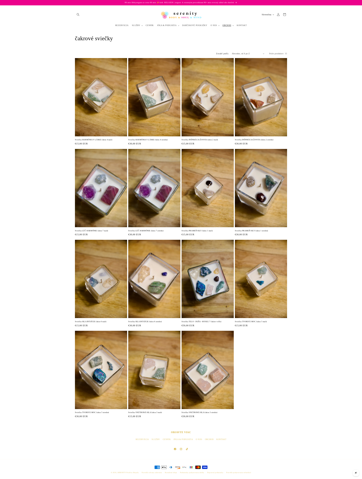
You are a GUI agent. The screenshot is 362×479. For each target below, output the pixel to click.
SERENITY (122, 472)
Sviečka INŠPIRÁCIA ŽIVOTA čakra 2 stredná (254, 140)
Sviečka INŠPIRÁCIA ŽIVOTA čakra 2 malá (200, 140)
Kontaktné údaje (171, 472)
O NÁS (199, 439)
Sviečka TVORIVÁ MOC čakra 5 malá (251, 321)
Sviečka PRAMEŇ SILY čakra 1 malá (197, 231)
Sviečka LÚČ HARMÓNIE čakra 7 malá (91, 231)
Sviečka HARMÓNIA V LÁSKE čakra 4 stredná (148, 140)
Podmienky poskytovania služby (192, 472)
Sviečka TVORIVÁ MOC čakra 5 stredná (92, 412)
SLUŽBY (156, 439)
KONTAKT (221, 439)
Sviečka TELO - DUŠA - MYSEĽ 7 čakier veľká (201, 321)
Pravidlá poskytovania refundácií (238, 472)
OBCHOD (209, 439)
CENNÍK (167, 439)
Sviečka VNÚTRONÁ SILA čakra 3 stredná (199, 412)
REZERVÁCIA (142, 439)
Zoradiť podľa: (222, 54)
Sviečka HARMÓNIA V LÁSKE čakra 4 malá (93, 140)
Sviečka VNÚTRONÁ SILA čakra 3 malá (145, 412)
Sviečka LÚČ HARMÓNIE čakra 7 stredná (146, 231)
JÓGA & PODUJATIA (183, 439)
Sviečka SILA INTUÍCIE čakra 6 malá (90, 321)
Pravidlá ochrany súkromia (152, 472)
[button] (78, 14)
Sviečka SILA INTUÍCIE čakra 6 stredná (145, 321)
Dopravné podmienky (215, 472)
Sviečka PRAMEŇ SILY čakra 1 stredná (251, 231)
